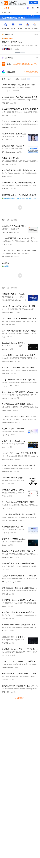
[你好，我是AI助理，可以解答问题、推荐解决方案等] (28, 8)
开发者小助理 (5, 220)
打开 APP (34, 3)
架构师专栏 (5, 643)
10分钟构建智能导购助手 (31, 72)
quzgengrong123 (7, 386)
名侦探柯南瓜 (5, 189)
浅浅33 (4, 545)
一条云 (4, 176)
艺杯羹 (4, 496)
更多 (37, 58)
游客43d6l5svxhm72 (8, 667)
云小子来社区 (5, 435)
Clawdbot (4, 606)
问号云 (4, 337)
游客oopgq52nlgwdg (8, 582)
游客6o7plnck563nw (8, 312)
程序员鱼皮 (5, 325)
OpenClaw (5, 631)
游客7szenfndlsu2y (7, 257)
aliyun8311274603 (7, 398)
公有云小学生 (5, 692)
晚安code (4, 484)
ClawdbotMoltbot (7, 410)
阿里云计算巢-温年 (7, 471)
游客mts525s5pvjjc (7, 557)
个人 (36, 12)
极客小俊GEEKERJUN (8, 152)
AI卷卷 (3, 244)
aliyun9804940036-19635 (9, 520)
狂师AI (3, 447)
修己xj (3, 140)
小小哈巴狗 (5, 618)
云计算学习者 (5, 373)
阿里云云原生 (5, 103)
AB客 (3, 569)
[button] (17, 52)
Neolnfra (4, 349)
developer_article (7, 91)
